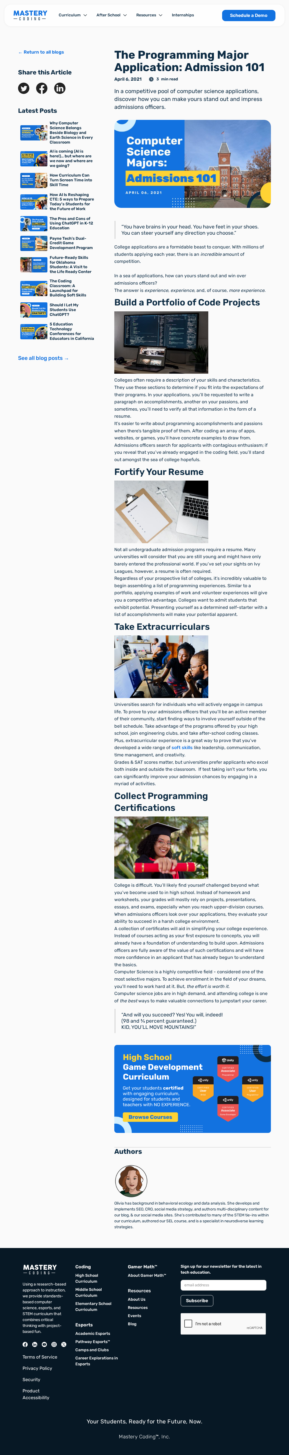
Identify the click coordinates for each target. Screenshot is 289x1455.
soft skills (182, 747)
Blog (132, 1324)
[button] (73, 15)
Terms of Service (40, 1357)
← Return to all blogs (41, 52)
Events (134, 1315)
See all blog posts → (43, 358)
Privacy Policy (37, 1368)
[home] (30, 15)
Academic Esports (92, 1333)
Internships (183, 15)
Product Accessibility (36, 1394)
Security (31, 1379)
